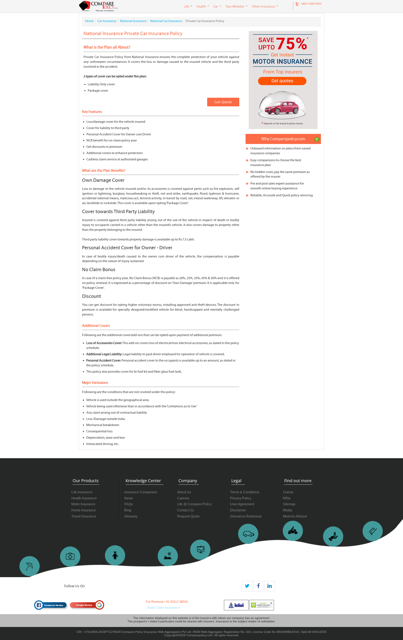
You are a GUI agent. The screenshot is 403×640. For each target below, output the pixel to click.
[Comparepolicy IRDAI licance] (236, 605)
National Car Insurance (166, 21)
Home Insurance (83, 510)
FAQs (128, 504)
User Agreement (242, 504)
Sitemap (289, 504)
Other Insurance (263, 6)
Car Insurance (106, 21)
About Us (184, 492)
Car (215, 6)
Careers (183, 498)
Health (201, 6)
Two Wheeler (234, 6)
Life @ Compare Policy (194, 504)
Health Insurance (84, 498)
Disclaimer (238, 510)
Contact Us (185, 510)
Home (89, 21)
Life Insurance (81, 492)
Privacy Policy (240, 498)
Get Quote (223, 102)
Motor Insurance (83, 504)
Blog (127, 510)
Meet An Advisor (295, 516)
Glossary (130, 516)
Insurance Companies (140, 492)
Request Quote (188, 516)
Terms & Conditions (244, 492)
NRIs (286, 498)
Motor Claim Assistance (163, 607)
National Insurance (133, 21)
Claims (288, 492)
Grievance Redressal (246, 516)
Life (186, 6)
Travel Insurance (83, 516)
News (128, 498)
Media (287, 510)
